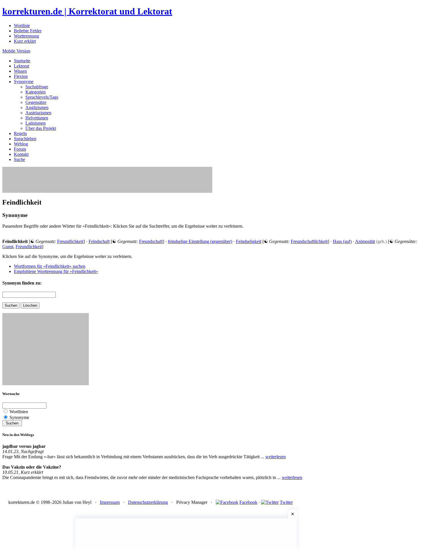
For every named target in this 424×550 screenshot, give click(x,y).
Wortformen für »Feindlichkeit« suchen (49, 266)
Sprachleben (25, 138)
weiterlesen (275, 456)
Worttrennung (26, 35)
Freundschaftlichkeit (309, 241)
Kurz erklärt (25, 41)
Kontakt (21, 154)
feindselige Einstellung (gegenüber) (200, 241)
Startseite (22, 60)
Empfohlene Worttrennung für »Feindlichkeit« (56, 271)
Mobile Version (16, 50)
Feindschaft (99, 241)
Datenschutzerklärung (148, 502)
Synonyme (23, 81)
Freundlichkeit (70, 241)
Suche (19, 159)
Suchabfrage (36, 86)
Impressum (110, 502)
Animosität (365, 241)
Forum (20, 149)
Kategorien (35, 91)
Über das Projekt (40, 128)
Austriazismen (38, 112)
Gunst (7, 246)
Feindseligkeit (248, 241)
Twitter (286, 502)
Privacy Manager (191, 502)
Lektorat (21, 65)
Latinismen (35, 123)
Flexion (21, 76)
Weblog (21, 143)
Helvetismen (36, 117)
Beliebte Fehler (28, 30)
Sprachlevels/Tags (41, 97)
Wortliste (22, 25)
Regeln (20, 133)
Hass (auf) (342, 241)
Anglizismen (36, 107)
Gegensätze (35, 102)
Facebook (248, 502)
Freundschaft (151, 241)
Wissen (20, 71)
